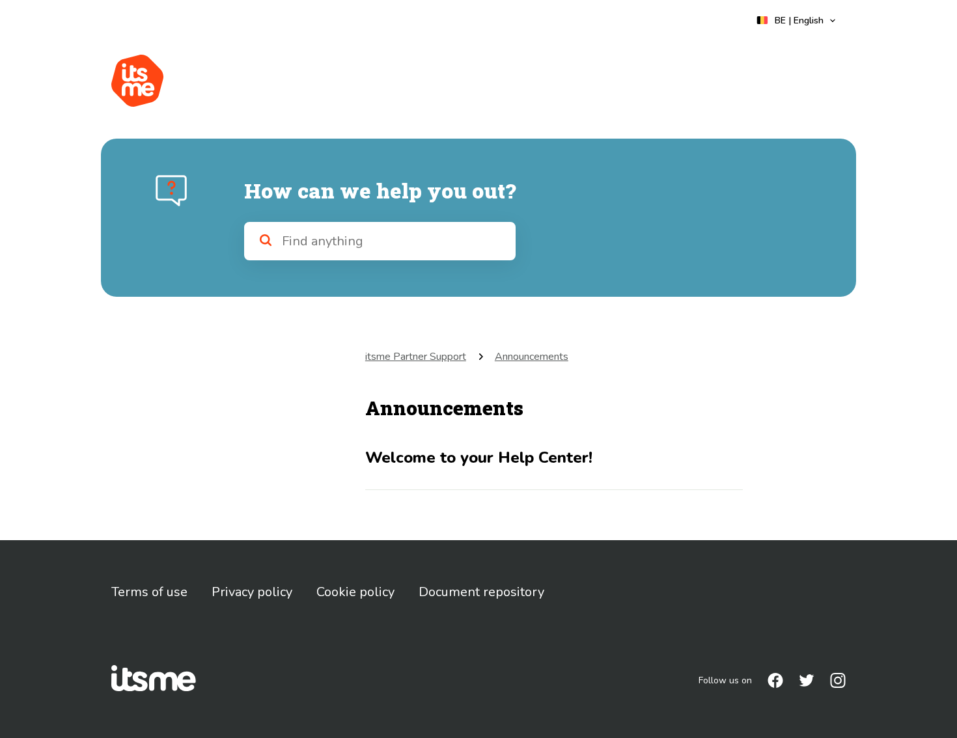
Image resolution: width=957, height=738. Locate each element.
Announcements (531, 356)
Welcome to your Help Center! (478, 457)
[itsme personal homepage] (137, 81)
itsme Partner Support (415, 356)
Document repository (481, 592)
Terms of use (149, 592)
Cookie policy (355, 592)
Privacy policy (252, 592)
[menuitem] (775, 681)
